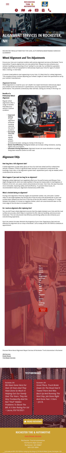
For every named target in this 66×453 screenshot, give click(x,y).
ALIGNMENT (7, 53)
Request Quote (43, 309)
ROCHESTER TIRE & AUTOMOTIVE (14, 51)
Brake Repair (7, 356)
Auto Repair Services (33, 436)
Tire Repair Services (9, 358)
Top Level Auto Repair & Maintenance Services (42, 51)
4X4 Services (6, 354)
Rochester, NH (10, 382)
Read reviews (34, 421)
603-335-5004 (49, 223)
